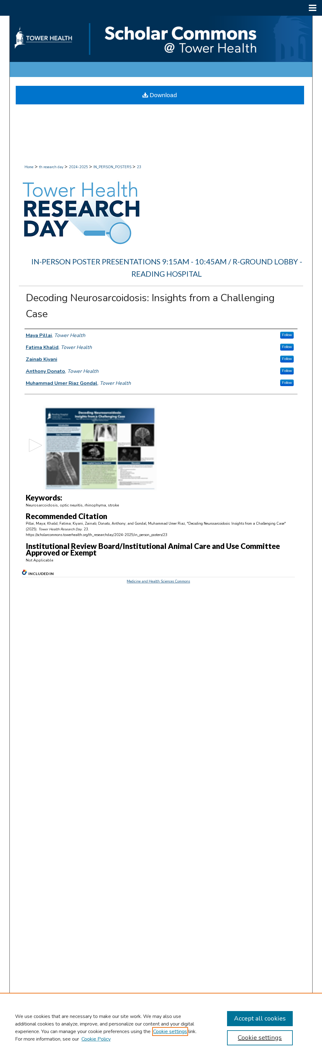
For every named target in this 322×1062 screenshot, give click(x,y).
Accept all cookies (260, 1018)
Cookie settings (170, 1031)
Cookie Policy (96, 1039)
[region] (161, 1027)
